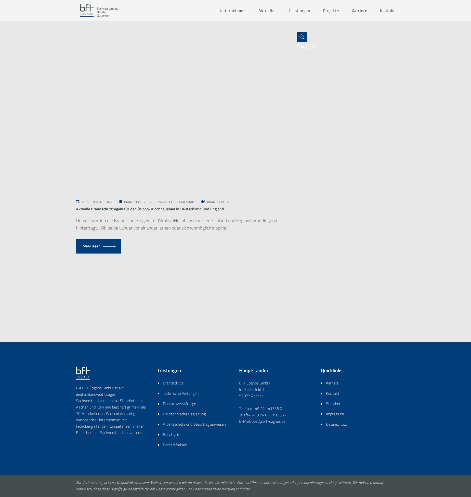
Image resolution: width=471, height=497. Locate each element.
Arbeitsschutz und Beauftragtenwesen (194, 424)
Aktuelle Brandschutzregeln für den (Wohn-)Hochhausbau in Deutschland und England (150, 209)
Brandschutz (135, 201)
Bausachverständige (179, 404)
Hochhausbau (182, 201)
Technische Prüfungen (181, 393)
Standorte (334, 404)
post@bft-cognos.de (268, 421)
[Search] (304, 37)
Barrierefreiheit (175, 445)
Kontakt (332, 393)
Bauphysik (171, 434)
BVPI (150, 201)
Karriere (332, 383)
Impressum (335, 414)
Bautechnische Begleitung (184, 414)
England (163, 201)
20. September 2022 (97, 201)
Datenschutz (336, 424)
